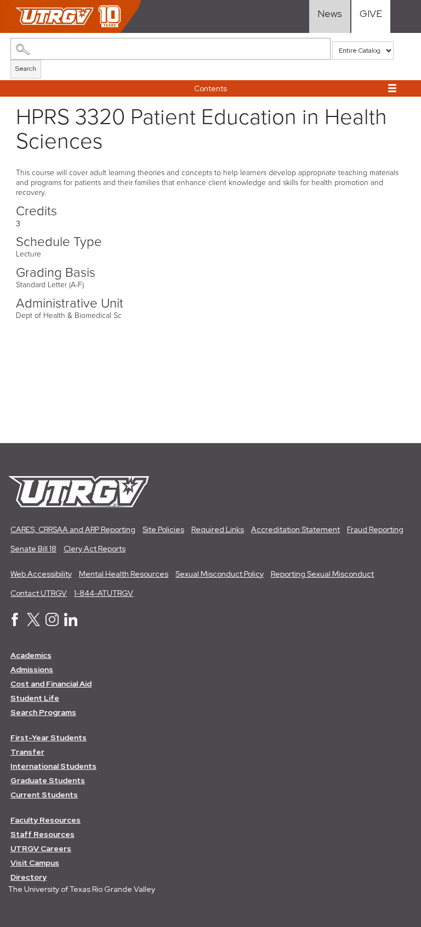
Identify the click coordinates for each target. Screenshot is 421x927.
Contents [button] (210, 88)
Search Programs (43, 712)
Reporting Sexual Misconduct (322, 574)
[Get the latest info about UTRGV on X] (33, 623)
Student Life (34, 698)
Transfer (27, 752)
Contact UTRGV (38, 593)
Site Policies (163, 529)
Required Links (217, 529)
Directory (28, 877)
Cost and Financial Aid (51, 683)
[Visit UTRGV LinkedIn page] (70, 623)
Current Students (44, 794)
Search (25, 68)
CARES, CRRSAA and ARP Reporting (72, 529)
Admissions (31, 669)
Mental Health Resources (123, 574)
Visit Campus (34, 862)
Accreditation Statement (295, 529)
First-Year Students (48, 737)
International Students (53, 766)
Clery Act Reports (95, 549)
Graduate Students (47, 780)
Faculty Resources (45, 820)
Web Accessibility (41, 574)
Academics (31, 655)
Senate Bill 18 (33, 549)
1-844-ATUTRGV (103, 593)
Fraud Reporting (375, 529)
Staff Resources (42, 834)
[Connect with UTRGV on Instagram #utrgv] (52, 623)
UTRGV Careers (40, 848)
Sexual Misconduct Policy (219, 574)
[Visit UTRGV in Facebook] (14, 623)
